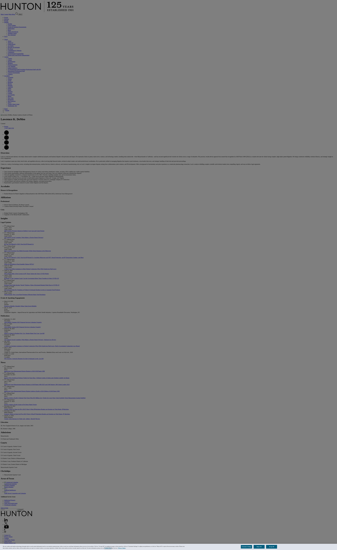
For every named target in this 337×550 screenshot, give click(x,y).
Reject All (259, 546)
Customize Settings (246, 546)
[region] (168, 547)
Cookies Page (108, 548)
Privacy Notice (122, 548)
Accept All (271, 546)
